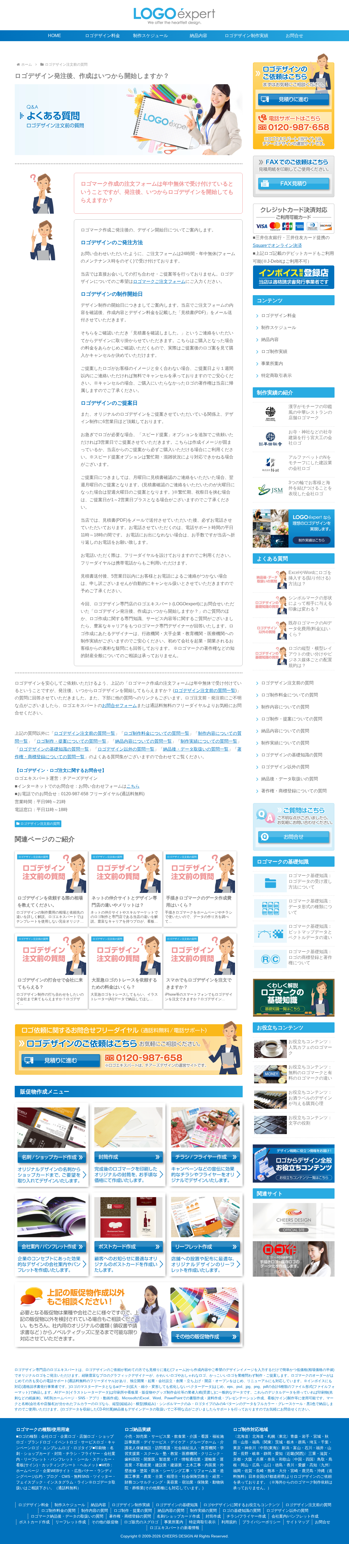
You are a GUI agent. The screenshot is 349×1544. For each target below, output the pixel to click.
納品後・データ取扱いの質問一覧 (195, 749)
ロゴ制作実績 (274, 351)
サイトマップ (297, 1522)
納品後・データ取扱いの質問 (289, 778)
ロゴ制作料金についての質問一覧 (156, 733)
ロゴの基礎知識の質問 (241, 1510)
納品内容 (270, 339)
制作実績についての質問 (285, 743)
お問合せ (322, 1522)
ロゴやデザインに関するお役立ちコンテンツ (241, 1505)
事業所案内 (272, 363)
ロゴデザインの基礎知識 (177, 1505)
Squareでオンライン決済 (277, 245)
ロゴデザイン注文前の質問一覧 (204, 690)
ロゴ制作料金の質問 (58, 1510)
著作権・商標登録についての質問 (294, 790)
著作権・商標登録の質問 (130, 1516)
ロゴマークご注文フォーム (159, 281)
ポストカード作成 (34, 1522)
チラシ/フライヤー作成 (246, 1516)
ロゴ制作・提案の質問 (133, 1510)
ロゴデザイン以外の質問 (285, 767)
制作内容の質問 (94, 1510)
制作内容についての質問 (285, 707)
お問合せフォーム (119, 705)
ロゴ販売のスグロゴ (141, 1522)
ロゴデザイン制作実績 (131, 1505)
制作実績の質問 (203, 1510)
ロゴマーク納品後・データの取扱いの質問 (67, 1516)
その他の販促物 (105, 1522)
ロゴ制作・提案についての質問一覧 (71, 741)
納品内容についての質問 (285, 731)
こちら (133, 786)
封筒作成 (213, 1516)
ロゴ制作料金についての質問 (289, 695)
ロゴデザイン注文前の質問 (40, 824)
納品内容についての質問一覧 (143, 741)
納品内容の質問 (171, 1510)
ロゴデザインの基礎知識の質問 (291, 755)
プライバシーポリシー (261, 1522)
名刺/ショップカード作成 (178, 1516)
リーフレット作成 (70, 1522)
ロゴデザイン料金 (278, 315)
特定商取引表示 (276, 375)
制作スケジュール (278, 327)
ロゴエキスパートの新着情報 (174, 1527)
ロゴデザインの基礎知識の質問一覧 (54, 749)
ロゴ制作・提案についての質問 (291, 719)
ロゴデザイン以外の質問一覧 (126, 749)
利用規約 (229, 1522)
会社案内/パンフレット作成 (295, 1516)
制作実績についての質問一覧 (208, 741)
